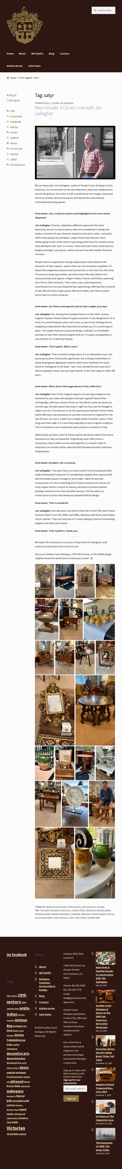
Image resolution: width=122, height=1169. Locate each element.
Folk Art (14, 127)
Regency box (12, 1109)
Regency (19, 1105)
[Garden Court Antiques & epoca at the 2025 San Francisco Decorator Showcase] (105, 996)
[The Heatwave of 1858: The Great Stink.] (105, 1134)
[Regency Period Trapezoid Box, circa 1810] (105, 1075)
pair (9, 1100)
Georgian (75, 913)
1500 (12, 110)
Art (25, 1026)
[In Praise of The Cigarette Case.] (105, 1107)
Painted (20, 1095)
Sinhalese (23, 1118)
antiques (44, 910)
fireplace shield (42, 913)
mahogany (15, 1091)
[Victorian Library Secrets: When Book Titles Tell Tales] (105, 1040)
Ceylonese (12, 1048)
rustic (10, 1113)
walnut (22, 1134)
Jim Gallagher (67, 102)
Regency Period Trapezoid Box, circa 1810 (105, 1088)
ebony (24, 1067)
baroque (54, 910)
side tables (80, 917)
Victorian (16, 1128)
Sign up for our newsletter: (71, 1081)
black (9, 1030)
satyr (71, 917)
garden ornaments (60, 913)
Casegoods (15, 121)
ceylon (16, 1044)
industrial (25, 1086)
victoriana (13, 1133)
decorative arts (18, 1053)
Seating (14, 153)
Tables (13, 159)
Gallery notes (15, 65)
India (17, 1085)
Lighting (14, 137)
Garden (13, 132)
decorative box (16, 1058)
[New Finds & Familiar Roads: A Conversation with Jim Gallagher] (105, 958)
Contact (64, 53)
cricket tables (78, 910)
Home (10, 53)
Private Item (16, 148)
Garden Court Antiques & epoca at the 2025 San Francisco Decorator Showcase (103, 1016)
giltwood (85, 913)
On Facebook (17, 954)
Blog (51, 53)
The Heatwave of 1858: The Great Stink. (104, 1146)
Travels (100, 906)
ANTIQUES (37, 53)
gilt (8, 1082)
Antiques (18, 1026)
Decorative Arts (60, 906)
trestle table (93, 917)
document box (14, 1062)
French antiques (15, 1076)
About (22, 53)
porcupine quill (20, 1100)
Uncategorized (17, 164)
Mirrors (13, 143)
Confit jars (65, 910)
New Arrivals (75, 906)
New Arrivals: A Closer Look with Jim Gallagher (68, 110)
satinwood (19, 1113)
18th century (12, 996)
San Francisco (89, 906)
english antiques (16, 1072)
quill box (11, 1105)
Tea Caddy (12, 1122)
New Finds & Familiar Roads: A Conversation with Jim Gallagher (104, 974)
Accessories (16, 116)
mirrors (110, 913)
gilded (27, 1077)
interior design (98, 913)
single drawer (12, 1118)
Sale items (34, 65)
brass (16, 1030)
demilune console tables (98, 910)
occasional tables (44, 917)
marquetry (11, 1096)
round (22, 1109)
